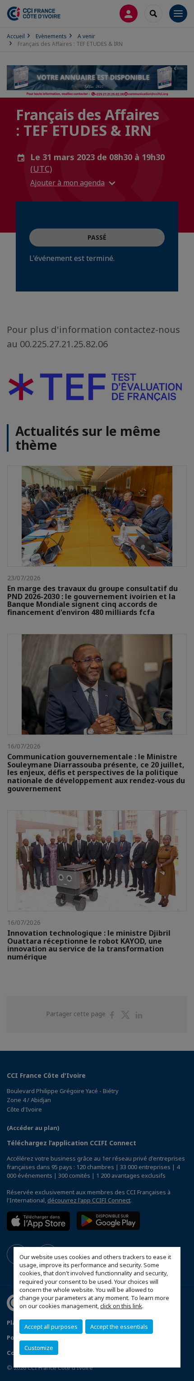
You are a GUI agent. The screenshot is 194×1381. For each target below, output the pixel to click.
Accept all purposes (51, 1327)
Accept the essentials (119, 1327)
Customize (38, 1348)
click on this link (121, 1306)
